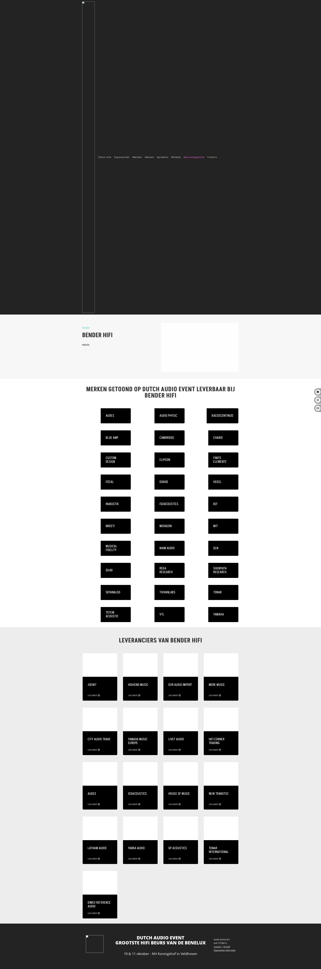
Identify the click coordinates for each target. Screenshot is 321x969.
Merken (137, 157)
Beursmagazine (194, 157)
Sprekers (162, 157)
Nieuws (149, 157)
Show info (104, 157)
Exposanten (122, 157)
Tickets (212, 157)
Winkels (176, 157)
